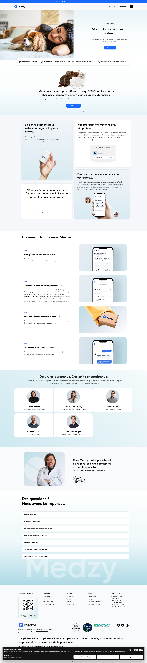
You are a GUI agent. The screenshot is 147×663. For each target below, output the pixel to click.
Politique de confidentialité (95, 604)
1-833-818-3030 (115, 598)
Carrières (68, 601)
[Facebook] (122, 625)
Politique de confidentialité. (25, 633)
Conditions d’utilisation (42, 631)
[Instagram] (118, 625)
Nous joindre (91, 599)
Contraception (47, 596)
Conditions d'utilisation (94, 601)
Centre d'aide (92, 596)
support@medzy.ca (116, 596)
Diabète (45, 599)
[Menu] (131, 6)
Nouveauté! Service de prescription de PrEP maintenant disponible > (73, 1)
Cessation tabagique (48, 604)
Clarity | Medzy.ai (71, 604)
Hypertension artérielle (49, 601)
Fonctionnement (70, 596)
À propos (68, 599)
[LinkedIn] (127, 625)
